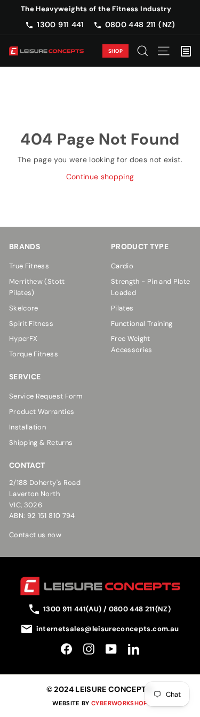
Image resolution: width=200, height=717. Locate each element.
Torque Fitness (33, 354)
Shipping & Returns (41, 442)
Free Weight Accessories (132, 344)
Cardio (122, 265)
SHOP (115, 50)
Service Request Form (46, 396)
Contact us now (35, 534)
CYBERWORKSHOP (119, 703)
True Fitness (29, 265)
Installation (27, 427)
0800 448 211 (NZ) (140, 24)
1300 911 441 (60, 24)
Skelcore (23, 308)
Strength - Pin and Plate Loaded (150, 287)
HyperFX (23, 338)
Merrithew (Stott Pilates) (37, 287)
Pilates (122, 308)
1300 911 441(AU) (73, 609)
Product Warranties (41, 411)
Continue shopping (100, 176)
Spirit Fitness (31, 323)
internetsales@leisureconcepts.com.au (107, 628)
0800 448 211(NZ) (140, 609)
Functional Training (142, 323)
